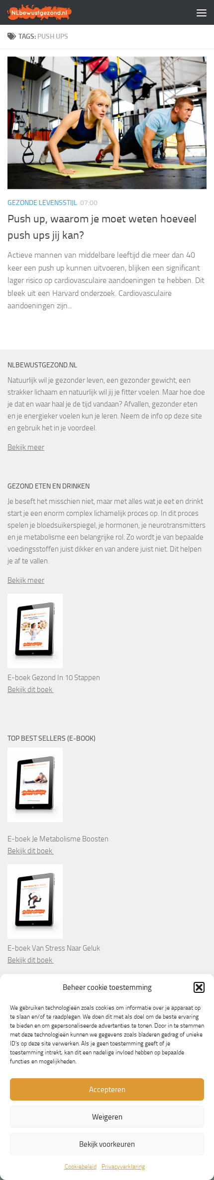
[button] (199, 987)
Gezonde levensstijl (42, 203)
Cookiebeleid (81, 1166)
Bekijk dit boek (30, 689)
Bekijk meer (25, 447)
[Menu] (201, 12)
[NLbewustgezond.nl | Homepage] (50, 12)
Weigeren (107, 1116)
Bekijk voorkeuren (107, 1144)
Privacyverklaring (123, 1166)
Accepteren (107, 1089)
